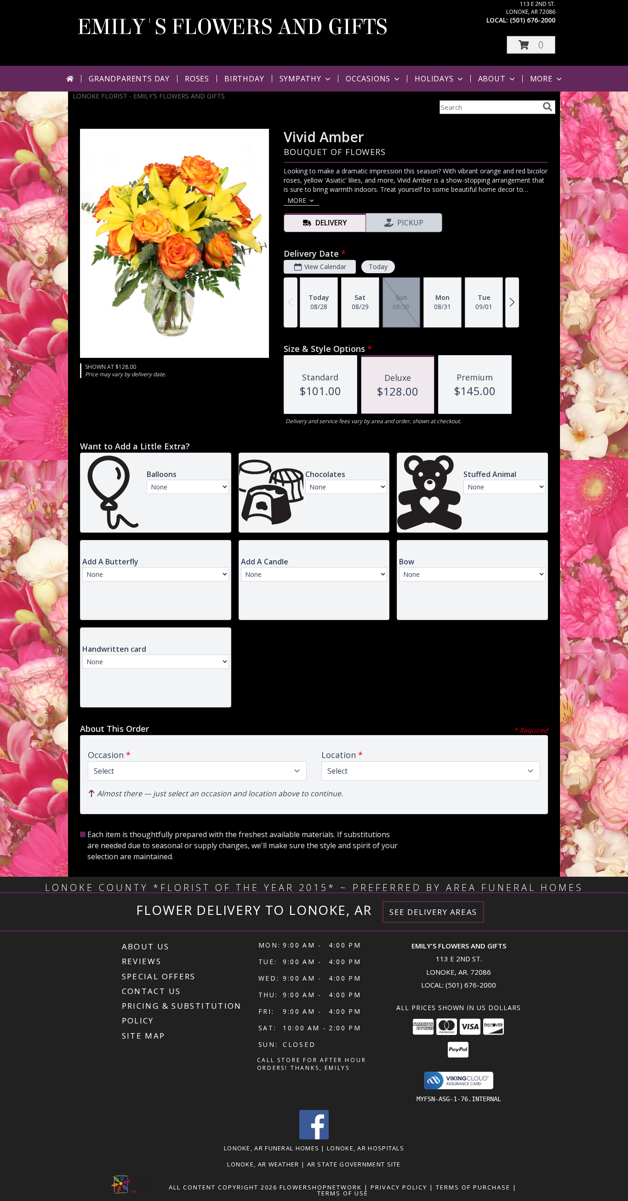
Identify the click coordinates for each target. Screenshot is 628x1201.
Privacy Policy (399, 1187)
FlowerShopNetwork (321, 1187)
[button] (531, 45)
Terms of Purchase (473, 1187)
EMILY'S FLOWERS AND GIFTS (232, 27)
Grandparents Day (129, 79)
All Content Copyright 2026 (223, 1187)
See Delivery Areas (433, 912)
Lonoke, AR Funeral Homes (271, 1148)
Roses (197, 79)
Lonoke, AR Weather (263, 1164)
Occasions (368, 79)
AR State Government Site (354, 1164)
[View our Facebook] (314, 1136)
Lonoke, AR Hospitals (365, 1148)
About (492, 79)
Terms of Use (342, 1193)
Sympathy (300, 79)
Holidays (434, 79)
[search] (547, 107)
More (541, 79)
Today (378, 266)
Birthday (244, 79)
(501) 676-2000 (532, 20)
